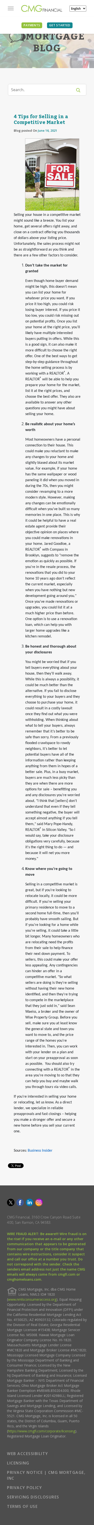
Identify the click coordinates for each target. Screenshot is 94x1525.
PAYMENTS (32, 25)
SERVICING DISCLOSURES (33, 1497)
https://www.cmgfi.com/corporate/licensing (41, 1431)
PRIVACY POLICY (24, 1487)
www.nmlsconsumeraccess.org (32, 1299)
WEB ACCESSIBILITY (27, 1453)
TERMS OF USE (22, 1506)
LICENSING (18, 1463)
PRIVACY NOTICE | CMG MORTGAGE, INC (46, 1475)
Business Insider (40, 1151)
